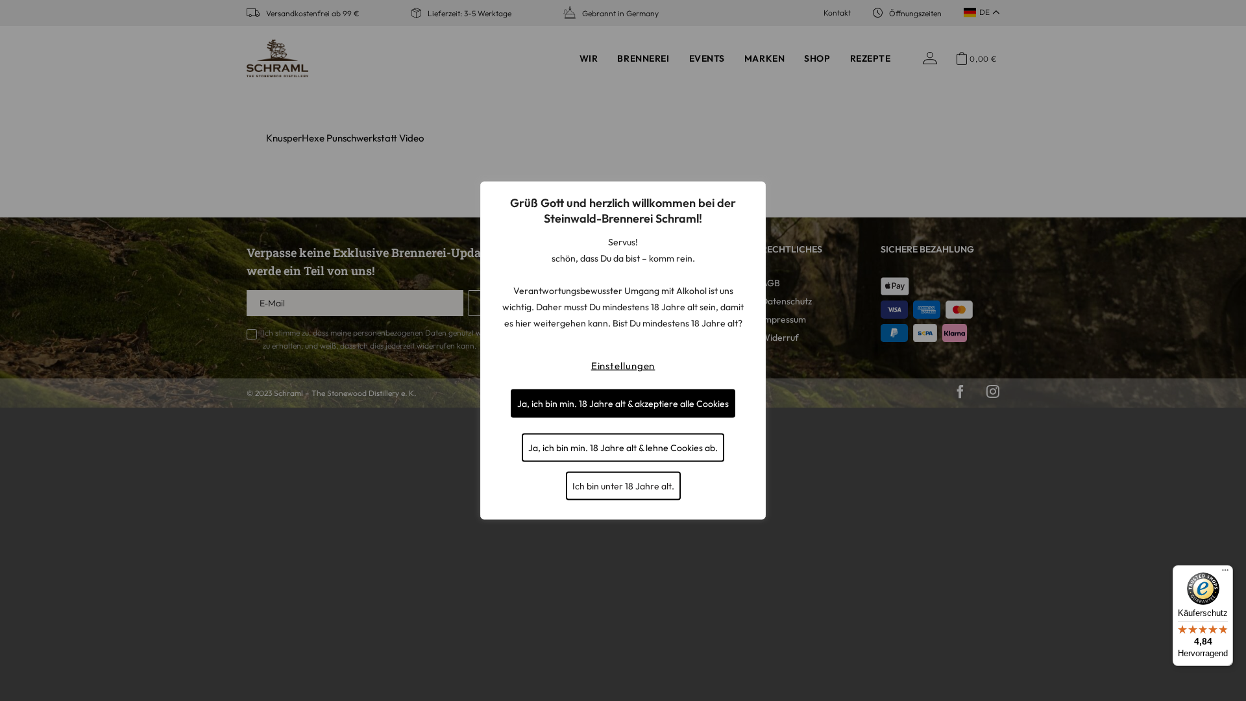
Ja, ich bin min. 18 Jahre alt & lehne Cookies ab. (623, 448)
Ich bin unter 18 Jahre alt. (623, 486)
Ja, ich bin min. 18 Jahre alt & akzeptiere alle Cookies (623, 404)
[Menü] (1225, 573)
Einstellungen (623, 366)
